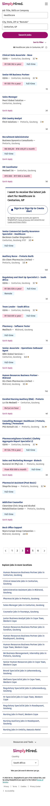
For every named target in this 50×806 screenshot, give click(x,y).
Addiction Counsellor (12, 502)
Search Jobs (25, 34)
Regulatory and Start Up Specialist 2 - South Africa (24, 278)
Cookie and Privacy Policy (17, 222)
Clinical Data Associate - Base (17, 55)
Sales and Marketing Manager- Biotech (21, 460)
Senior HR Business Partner (15, 74)
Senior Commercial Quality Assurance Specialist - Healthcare (20, 232)
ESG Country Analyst (12, 118)
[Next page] (44, 551)
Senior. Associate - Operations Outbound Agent (22, 349)
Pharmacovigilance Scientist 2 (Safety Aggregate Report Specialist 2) (21, 439)
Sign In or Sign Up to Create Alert (29, 210)
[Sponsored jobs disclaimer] (46, 47)
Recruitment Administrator (15, 137)
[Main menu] (46, 4)
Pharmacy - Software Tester (16, 326)
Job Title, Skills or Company (15, 10)
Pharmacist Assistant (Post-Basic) (19, 483)
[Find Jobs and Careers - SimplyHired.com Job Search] (12, 4)
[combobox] (25, 15)
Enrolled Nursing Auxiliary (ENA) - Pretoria (23, 399)
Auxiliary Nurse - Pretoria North (17, 256)
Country (15, 756)
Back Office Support (12, 527)
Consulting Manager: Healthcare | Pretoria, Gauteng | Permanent (23, 422)
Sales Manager (9, 97)
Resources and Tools (23, 742)
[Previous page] (5, 551)
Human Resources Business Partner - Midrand (20, 376)
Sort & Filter (38, 42)
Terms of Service (24, 220)
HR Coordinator (9, 167)
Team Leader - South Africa (15, 306)
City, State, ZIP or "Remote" (15, 22)
